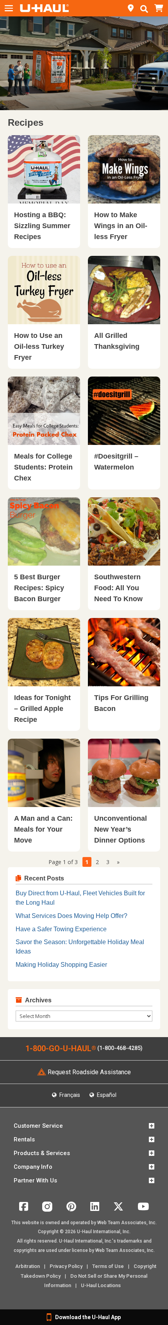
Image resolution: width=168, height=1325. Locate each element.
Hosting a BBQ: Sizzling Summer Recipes (42, 226)
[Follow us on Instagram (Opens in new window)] (47, 1209)
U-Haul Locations (101, 1285)
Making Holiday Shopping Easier (61, 964)
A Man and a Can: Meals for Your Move (43, 829)
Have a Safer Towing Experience (61, 929)
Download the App (88, 1317)
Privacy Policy (66, 1266)
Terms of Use (108, 1266)
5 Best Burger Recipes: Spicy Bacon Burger (39, 588)
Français (69, 1095)
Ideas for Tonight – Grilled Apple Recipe (42, 708)
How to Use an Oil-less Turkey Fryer (39, 346)
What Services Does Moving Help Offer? (71, 915)
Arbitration (27, 1266)
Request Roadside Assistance (89, 1072)
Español (106, 1095)
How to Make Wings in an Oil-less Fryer (120, 226)
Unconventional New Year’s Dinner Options (120, 829)
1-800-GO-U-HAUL (60, 1048)
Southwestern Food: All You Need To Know (118, 588)
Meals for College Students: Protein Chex (43, 467)
